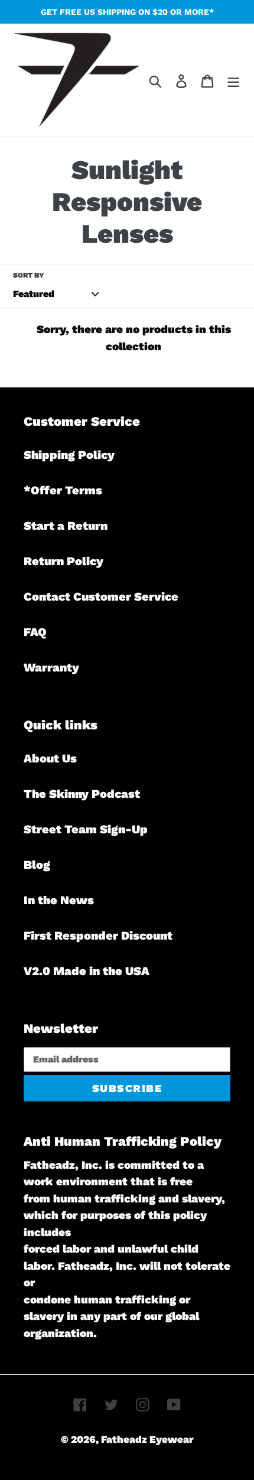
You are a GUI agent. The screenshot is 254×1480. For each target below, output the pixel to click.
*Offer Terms (63, 490)
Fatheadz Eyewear (147, 1439)
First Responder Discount (98, 935)
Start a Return (66, 526)
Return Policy (63, 561)
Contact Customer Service (101, 596)
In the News (59, 900)
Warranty (51, 667)
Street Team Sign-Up (86, 829)
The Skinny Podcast (82, 794)
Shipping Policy (69, 455)
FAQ (35, 632)
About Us (50, 758)
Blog (37, 865)
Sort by (28, 275)
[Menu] (233, 79)
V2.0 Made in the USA (86, 971)
